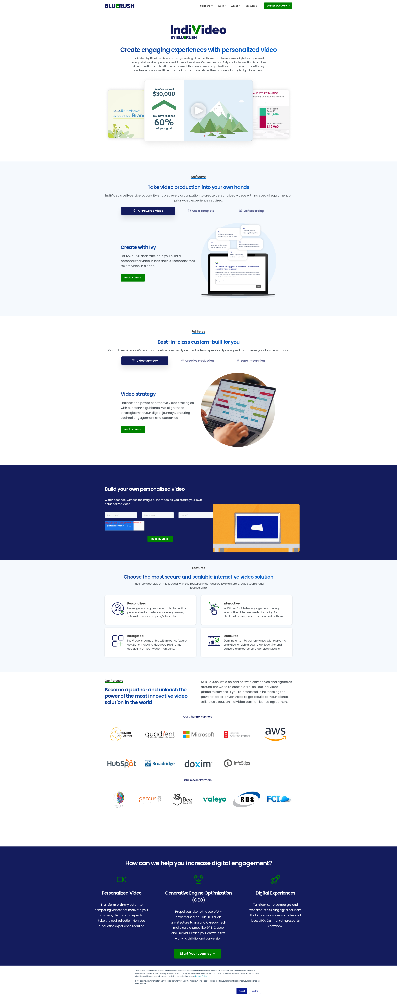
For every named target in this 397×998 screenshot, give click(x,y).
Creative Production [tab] (199, 361)
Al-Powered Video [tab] (150, 211)
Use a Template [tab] (203, 211)
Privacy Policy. (201, 976)
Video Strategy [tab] (147, 361)
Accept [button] (242, 990)
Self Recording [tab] (253, 211)
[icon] (121, 879)
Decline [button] (255, 990)
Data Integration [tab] (252, 361)
